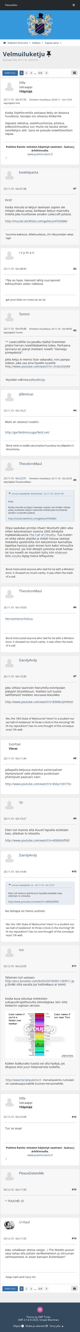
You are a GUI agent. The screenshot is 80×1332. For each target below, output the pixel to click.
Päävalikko (11, 5)
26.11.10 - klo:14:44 (15, 871)
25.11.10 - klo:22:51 (15, 478)
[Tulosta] (74, 73)
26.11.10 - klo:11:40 (15, 758)
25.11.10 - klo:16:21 (15, 410)
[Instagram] (40, 1309)
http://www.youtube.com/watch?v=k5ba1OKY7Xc (38, 784)
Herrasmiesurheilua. (19, 619)
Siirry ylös (10, 1288)
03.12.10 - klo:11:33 (15, 1189)
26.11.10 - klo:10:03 (15, 607)
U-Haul (24, 1222)
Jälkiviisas (26, 394)
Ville (22, 82)
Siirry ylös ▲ (57, 1326)
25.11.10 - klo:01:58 (15, 189)
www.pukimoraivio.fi (40, 154)
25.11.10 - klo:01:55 (15, 99)
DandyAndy (28, 660)
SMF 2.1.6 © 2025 (28, 1320)
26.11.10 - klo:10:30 (15, 676)
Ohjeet (17, 1326)
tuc (21, 949)
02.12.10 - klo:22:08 (15, 1117)
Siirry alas (10, 73)
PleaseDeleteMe (31, 1173)
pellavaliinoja (37, 379)
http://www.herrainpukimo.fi (23, 1080)
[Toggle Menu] (74, 5)
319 (40, 72)
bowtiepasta (28, 172)
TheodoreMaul (30, 463)
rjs (21, 802)
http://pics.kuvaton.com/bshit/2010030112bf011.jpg (39, 982)
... (35, 73)
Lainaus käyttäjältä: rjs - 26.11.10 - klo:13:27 (33, 885)
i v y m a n (26, 252)
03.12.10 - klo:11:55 (15, 1238)
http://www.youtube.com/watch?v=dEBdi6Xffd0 (37, 840)
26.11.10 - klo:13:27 (15, 818)
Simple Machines (49, 1320)
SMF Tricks (44, 1317)
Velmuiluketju (24, 54)
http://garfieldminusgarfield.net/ (27, 432)
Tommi (24, 314)
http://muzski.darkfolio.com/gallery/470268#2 (36, 221)
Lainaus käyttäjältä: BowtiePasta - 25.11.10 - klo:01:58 (38, 493)
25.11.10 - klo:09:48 (15, 328)
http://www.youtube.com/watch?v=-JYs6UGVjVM (37, 366)
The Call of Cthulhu (42, 535)
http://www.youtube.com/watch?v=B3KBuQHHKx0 (39, 702)
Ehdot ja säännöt (35, 1326)
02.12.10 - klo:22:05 (15, 966)
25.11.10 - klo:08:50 (15, 269)
